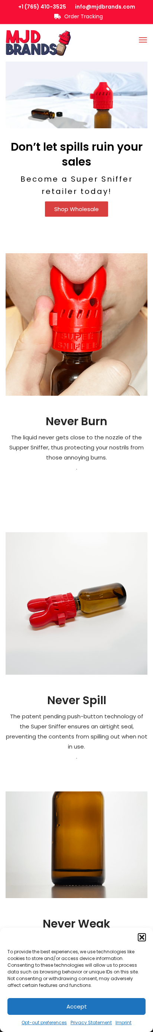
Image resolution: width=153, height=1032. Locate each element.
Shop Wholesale (76, 209)
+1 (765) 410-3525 (42, 6)
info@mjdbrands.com (105, 6)
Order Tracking (83, 16)
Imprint (123, 1022)
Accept (76, 1006)
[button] (142, 937)
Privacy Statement (91, 1022)
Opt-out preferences (44, 1022)
